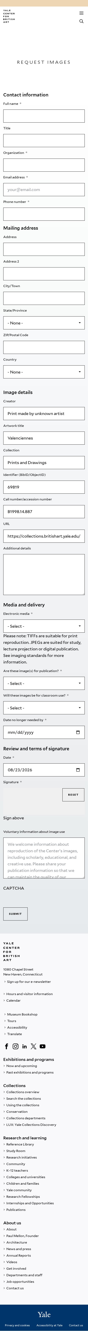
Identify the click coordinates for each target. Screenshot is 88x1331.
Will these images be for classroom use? (34, 695)
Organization (14, 153)
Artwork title (14, 426)
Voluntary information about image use (34, 832)
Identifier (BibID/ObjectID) (24, 475)
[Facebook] (6, 1046)
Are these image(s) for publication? (31, 671)
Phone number (15, 202)
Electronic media (16, 614)
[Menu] (81, 13)
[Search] (81, 21)
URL (6, 524)
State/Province (15, 310)
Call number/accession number (28, 499)
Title (7, 128)
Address (10, 237)
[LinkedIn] (24, 1046)
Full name (11, 104)
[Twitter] (33, 1046)
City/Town (12, 286)
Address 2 (11, 261)
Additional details (17, 548)
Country (10, 359)
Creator (9, 401)
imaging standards (28, 655)
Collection (11, 450)
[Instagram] (15, 1046)
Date (7, 757)
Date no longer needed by (23, 720)
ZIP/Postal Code (16, 335)
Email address (14, 177)
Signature (11, 782)
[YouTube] (42, 1046)
